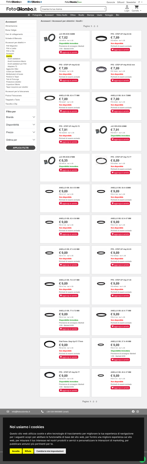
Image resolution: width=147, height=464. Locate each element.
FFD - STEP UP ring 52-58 (121, 34)
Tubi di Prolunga (12, 79)
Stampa (90, 14)
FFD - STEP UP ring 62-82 (69, 64)
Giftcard (120, 2)
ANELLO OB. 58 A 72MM (121, 95)
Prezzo (9, 132)
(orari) (66, 411)
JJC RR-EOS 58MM (67, 34)
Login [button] (126, 10)
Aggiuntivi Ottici (12, 69)
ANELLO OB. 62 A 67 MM (121, 218)
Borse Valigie (10, 30)
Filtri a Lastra (11, 48)
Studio (81, 14)
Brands (9, 117)
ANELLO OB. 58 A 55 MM (69, 187)
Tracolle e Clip (11, 103)
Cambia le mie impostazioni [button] (50, 451)
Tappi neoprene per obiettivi (17, 87)
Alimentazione (11, 25)
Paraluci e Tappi (12, 76)
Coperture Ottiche (13, 84)
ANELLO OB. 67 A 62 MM (69, 249)
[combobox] (73, 8)
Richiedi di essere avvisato (121, 46)
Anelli (79, 20)
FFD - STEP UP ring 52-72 (69, 126)
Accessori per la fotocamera (17, 91)
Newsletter (131, 2)
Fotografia (37, 14)
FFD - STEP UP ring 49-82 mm (123, 64)
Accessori (49, 14)
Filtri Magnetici (12, 45)
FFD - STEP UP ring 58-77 (69, 372)
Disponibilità (12, 124)
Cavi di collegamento (14, 34)
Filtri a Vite (10, 51)
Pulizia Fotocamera (13, 95)
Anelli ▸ (9, 56)
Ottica (73, 14)
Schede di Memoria (13, 38)
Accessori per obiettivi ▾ (15, 42)
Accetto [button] (16, 451)
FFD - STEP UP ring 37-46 (121, 280)
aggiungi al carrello (69, 52)
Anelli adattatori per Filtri (17, 63)
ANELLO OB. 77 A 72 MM (69, 310)
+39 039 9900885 (54, 411)
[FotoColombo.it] (21, 9)
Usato (99, 14)
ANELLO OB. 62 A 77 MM (69, 95)
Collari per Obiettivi (13, 71)
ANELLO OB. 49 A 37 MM (121, 372)
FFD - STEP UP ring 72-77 (121, 157)
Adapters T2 (12, 66)
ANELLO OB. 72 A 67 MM (69, 280)
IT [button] (139, 2)
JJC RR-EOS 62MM (118, 126)
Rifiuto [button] (28, 451)
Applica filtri (21, 147)
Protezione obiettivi (13, 82)
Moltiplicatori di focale (14, 74)
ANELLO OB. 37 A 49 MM (121, 341)
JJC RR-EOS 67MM (67, 157)
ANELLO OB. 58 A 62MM (121, 187)
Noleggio (109, 14)
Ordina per (11, 139)
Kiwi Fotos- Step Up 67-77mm (71, 341)
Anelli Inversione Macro (17, 61)
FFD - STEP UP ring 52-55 (121, 249)
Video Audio (61, 14)
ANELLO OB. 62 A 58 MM (69, 218)
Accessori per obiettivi (63, 20)
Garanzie (111, 2)
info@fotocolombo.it (21, 411)
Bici (117, 14)
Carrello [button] (136, 10)
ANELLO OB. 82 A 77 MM (121, 310)
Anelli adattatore (14, 58)
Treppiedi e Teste (12, 99)
